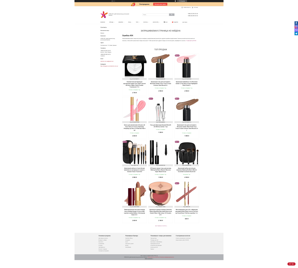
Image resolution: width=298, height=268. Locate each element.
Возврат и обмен (103, 240)
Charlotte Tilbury (129, 238)
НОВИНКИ (102, 22)
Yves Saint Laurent (129, 243)
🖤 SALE (166, 22)
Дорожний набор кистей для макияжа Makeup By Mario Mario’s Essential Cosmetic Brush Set (186, 169)
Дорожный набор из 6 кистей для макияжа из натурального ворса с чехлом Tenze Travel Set (134, 169)
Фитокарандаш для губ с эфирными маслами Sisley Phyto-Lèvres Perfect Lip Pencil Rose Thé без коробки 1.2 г (186, 211)
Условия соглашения (104, 250)
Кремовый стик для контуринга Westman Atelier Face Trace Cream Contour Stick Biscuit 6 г (160, 83)
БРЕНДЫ (111, 22)
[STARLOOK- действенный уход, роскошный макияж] (104, 14)
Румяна (152, 249)
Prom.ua (156, 255)
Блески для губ (154, 247)
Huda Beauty (128, 247)
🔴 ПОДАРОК (175, 22)
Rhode (126, 245)
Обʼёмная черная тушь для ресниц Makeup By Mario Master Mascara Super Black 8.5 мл (160, 169)
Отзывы (101, 245)
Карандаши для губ (155, 243)
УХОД (129, 22)
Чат (293, 264)
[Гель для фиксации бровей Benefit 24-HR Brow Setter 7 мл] (160, 109)
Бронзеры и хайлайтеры (156, 241)
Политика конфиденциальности (167, 257)
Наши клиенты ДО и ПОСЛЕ (182, 240)
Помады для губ (154, 240)
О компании (101, 243)
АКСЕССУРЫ (156, 22)
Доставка (184, 22)
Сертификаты (102, 247)
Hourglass (127, 240)
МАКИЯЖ (121, 22)
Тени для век (154, 238)
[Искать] (171, 14)
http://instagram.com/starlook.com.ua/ (109, 66)
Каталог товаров (103, 249)
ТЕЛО (137, 22)
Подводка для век (191, 40)
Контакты (101, 241)
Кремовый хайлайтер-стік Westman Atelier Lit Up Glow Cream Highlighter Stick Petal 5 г (187, 83)
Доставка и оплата (103, 238)
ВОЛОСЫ (145, 22)
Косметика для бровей (156, 245)
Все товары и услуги (160, 225)
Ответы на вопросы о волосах (183, 238)
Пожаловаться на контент (153, 257)
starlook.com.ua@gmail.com (106, 61)
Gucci (126, 241)
